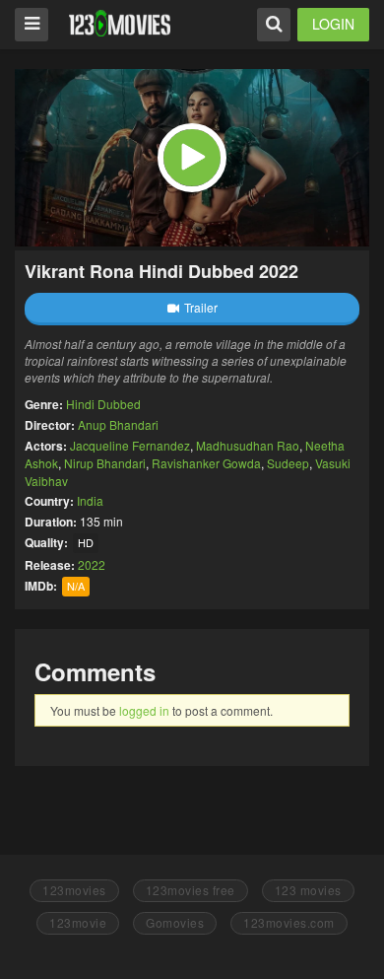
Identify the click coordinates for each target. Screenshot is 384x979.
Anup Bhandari (118, 424)
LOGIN (333, 24)
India (90, 500)
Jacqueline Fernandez (130, 445)
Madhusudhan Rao (247, 445)
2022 (91, 564)
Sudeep (288, 463)
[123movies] (119, 23)
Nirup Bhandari (105, 463)
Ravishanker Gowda (206, 463)
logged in (144, 710)
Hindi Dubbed (103, 403)
